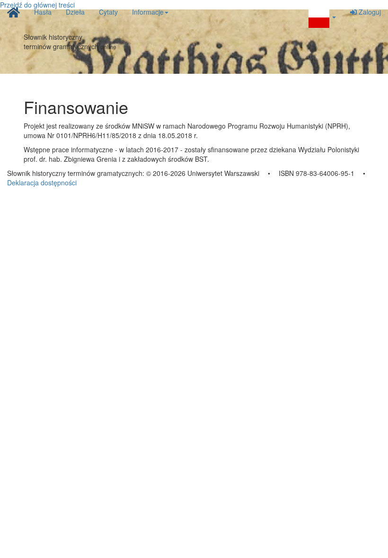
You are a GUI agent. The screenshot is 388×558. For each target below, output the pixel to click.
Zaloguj (369, 12)
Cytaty (108, 12)
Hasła (43, 12)
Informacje (148, 12)
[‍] (322, 17)
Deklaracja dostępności (42, 182)
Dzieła (75, 12)
